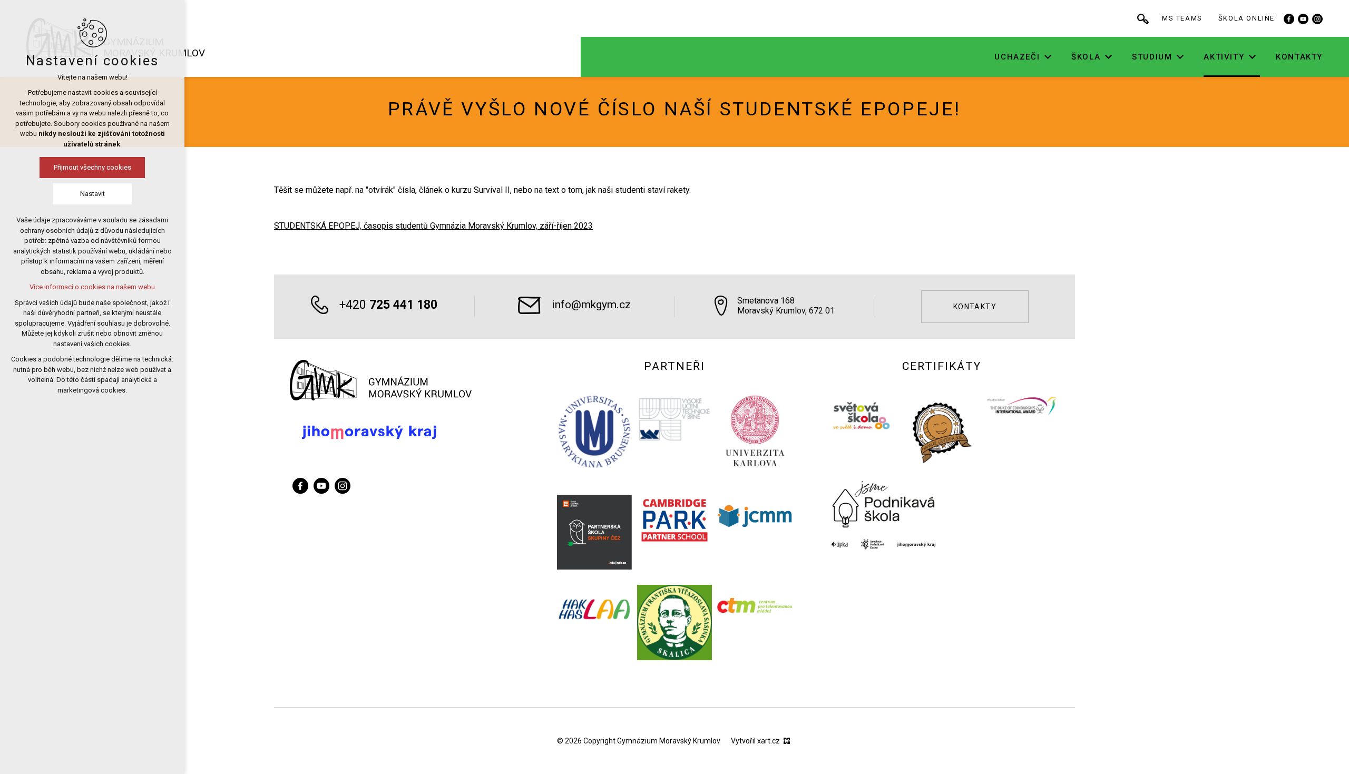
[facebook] (1289, 18)
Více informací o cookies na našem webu (92, 287)
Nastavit (92, 194)
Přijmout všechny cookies (92, 167)
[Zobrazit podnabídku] (1047, 57)
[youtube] (1303, 18)
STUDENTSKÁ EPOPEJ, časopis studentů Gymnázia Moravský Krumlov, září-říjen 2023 (433, 226)
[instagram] (1317, 18)
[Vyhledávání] (1143, 18)
